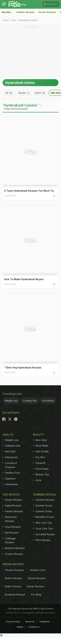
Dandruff (40, 463)
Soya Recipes (13, 526)
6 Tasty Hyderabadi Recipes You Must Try (29, 190)
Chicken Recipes (14, 570)
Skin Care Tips (44, 522)
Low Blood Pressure (11, 465)
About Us (30, 621)
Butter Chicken (13, 586)
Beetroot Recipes (15, 548)
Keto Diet (10, 451)
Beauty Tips (42, 474)
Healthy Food (12, 472)
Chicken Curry (38, 570)
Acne (38, 480)
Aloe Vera (41, 440)
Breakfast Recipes (15, 594)
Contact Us (33, 627)
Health (8, 434)
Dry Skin (40, 457)
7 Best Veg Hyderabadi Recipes (23, 367)
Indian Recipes (13, 564)
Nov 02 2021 (10, 284)
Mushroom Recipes (11, 518)
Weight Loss (11, 400)
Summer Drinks (44, 511)
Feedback (45, 621)
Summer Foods (44, 505)
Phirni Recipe (43, 540)
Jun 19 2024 (10, 196)
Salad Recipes (13, 505)
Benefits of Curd (45, 516)
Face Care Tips (44, 528)
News (40, 92)
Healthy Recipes (25, 12)
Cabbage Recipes (10, 540)
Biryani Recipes (36, 578)
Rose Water (42, 445)
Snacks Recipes (47, 12)
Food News (48, 400)
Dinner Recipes (13, 499)
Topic (13, 20)
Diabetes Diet (12, 445)
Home (6, 20)
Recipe (24, 92)
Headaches (11, 484)
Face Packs (42, 468)
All (9, 92)
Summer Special (44, 494)
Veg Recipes (11, 494)
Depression (11, 457)
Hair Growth (42, 451)
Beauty (38, 434)
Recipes (6, 12)
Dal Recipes (11, 532)
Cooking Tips (30, 400)
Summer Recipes (45, 499)
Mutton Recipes (13, 578)
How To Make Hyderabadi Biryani (24, 279)
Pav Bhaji (36, 594)
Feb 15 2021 (9, 372)
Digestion (10, 478)
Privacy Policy (13, 621)
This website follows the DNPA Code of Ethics (30, 608)
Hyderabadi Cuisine (28, 20)
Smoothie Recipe (45, 534)
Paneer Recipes (14, 511)
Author (20, 627)
